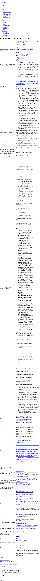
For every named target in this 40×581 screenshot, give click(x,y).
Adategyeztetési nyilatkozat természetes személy (22, 522)
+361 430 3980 (4, 2)
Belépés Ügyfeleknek (4, 5)
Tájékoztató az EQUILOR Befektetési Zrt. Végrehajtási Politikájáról (24, 416)
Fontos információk (4, 31)
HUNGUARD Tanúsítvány (19, 555)
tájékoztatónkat (18, 504)
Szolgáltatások (3, 13)
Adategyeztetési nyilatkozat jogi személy (21, 523)
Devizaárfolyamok (5, 26)
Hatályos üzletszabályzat (19, 86)
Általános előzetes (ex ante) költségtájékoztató (22, 482)
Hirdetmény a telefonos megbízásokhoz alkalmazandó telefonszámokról (25, 491)
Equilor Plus (4, 16)
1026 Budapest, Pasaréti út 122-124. (4, 560)
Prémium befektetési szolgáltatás (7, 14)
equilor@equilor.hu (31, 41)
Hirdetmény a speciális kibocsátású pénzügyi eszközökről (23, 484)
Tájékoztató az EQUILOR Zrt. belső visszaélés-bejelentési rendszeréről (25, 512)
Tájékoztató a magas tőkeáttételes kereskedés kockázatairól (23, 440)
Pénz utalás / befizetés (6, 32)
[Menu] (0, 7)
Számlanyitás (3, 20)
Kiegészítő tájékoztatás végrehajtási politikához (22, 420)
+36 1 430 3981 (25, 41)
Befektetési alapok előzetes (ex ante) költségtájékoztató (23, 483)
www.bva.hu (37, 147)
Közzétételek (5, 28)
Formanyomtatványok (6, 25)
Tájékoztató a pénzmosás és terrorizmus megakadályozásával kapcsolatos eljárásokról (26, 524)
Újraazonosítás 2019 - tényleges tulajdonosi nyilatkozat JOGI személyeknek (25, 526)
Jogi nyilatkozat (18, 542)
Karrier (4, 11)
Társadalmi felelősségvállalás (7, 12)
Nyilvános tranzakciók (6, 27)
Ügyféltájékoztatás (4, 24)
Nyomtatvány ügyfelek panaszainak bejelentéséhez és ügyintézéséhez (24, 505)
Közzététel (17, 434)
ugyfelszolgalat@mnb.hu (21, 58)
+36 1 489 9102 (30, 55)
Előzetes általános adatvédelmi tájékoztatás (21, 516)
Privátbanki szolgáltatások (6, 15)
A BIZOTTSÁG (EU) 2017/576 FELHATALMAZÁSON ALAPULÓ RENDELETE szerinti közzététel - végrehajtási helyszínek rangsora (27, 418)
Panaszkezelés (5, 35)
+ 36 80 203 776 (20, 57)
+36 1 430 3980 (19, 41)
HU (2, 3)
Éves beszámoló (5, 10)
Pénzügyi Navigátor (14, 564)
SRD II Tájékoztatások (6, 29)
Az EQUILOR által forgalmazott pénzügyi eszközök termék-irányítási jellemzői (26, 459)
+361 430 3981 (10, 561)
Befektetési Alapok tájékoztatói (7, 34)
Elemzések (4, 18)
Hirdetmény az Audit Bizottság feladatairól (21, 540)
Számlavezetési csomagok (6, 21)
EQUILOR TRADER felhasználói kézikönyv (22, 547)
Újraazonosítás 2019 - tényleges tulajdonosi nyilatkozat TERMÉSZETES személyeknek (27, 525)
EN (2, 4)
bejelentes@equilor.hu (19, 509)
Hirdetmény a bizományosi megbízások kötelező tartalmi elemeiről (24, 492)
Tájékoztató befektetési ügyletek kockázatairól (22, 476)
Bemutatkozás (3, 565)
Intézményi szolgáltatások (6, 17)
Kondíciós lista (5, 22)
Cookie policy (2, 564)
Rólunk (3, 9)
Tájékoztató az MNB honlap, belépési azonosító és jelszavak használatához (25, 155)
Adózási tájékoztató (18, 499)
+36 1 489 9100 (23, 55)
